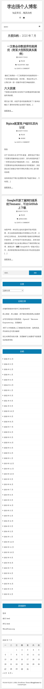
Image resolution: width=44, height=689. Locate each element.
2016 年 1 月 (8, 536)
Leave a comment (23, 68)
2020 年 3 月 (8, 448)
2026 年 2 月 (8, 369)
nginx (23, 138)
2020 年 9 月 (8, 416)
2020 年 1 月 (8, 458)
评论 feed (6, 624)
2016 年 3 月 (8, 526)
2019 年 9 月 (8, 479)
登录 (4, 613)
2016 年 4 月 (8, 521)
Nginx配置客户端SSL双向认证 (22, 125)
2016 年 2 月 (8, 531)
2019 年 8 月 (8, 484)
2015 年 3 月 (8, 589)
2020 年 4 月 (8, 442)
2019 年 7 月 (8, 489)
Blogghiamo (34, 682)
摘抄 (27, 65)
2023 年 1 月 (8, 390)
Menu (6, 27)
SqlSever (21, 65)
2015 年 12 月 (9, 542)
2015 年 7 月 (8, 568)
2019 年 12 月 (9, 463)
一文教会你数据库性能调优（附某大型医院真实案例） (22, 49)
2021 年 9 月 (8, 401)
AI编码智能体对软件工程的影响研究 (16, 309)
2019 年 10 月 (9, 474)
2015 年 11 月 (9, 547)
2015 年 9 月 (8, 557)
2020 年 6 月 (8, 432)
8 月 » (10, 673)
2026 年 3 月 (8, 364)
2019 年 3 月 (8, 510)
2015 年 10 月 (9, 552)
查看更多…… (8, 111)
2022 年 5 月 (8, 395)
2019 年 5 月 (8, 500)
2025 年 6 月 (8, 380)
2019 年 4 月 (8, 505)
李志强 (23, 61)
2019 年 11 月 (9, 469)
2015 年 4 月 (8, 584)
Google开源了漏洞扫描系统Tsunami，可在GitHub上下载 (22, 204)
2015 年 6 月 (8, 573)
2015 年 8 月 (8, 563)
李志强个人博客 (22, 6)
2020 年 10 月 (9, 411)
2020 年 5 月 (8, 437)
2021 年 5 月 (8, 406)
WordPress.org (9, 629)
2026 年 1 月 (8, 374)
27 (5, 669)
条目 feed (6, 618)
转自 (6, 149)
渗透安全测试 (23, 219)
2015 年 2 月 (8, 594)
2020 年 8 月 (8, 421)
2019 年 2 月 (8, 516)
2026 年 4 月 (8, 359)
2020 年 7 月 (8, 427)
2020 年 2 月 (8, 453)
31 (28, 669)
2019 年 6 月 (8, 495)
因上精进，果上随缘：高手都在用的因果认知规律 (21, 314)
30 (22, 669)
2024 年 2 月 (8, 385)
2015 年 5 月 (8, 578)
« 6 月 (5, 673)
